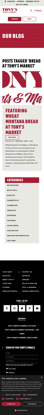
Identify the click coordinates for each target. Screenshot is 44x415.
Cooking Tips (11, 210)
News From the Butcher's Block (18, 236)
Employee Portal (10, 291)
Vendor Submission (30, 291)
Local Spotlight (12, 231)
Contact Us (27, 272)
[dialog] (22, 395)
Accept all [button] (11, 404)
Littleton (11, 373)
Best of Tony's (12, 190)
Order (29, 19)
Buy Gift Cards (22, 5)
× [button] (41, 377)
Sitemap (6, 287)
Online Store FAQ (29, 283)
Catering (20, 1)
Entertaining (11, 215)
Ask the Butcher (12, 185)
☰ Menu (38, 11)
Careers (25, 280)
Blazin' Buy (11, 195)
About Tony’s (8, 280)
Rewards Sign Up (32, 1)
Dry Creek (12, 369)
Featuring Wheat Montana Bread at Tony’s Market (21, 121)
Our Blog (6, 276)
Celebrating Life (13, 200)
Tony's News (11, 241)
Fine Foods (7, 272)
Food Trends (11, 220)
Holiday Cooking (12, 226)
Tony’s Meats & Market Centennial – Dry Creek (22, 332)
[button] (22, 410)
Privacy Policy (31, 390)
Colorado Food (12, 205)
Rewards (15, 19)
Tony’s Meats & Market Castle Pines (22, 338)
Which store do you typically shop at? (19, 365)
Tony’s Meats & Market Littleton (22, 326)
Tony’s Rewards (29, 287)
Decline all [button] (32, 404)
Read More (12, 137)
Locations (11, 1)
